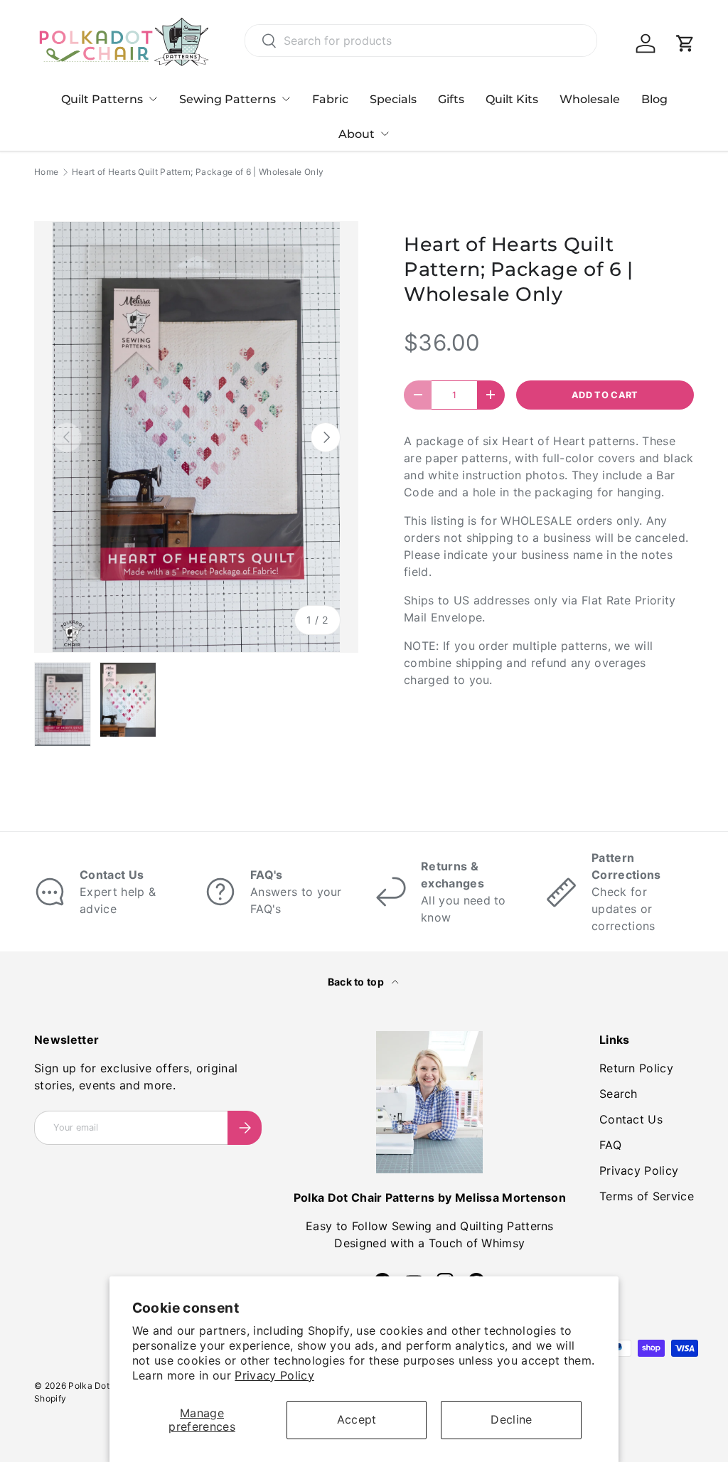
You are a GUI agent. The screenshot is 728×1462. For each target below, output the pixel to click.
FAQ (610, 1145)
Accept (357, 1419)
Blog (654, 99)
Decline (511, 1419)
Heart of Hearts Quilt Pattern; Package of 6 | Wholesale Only (197, 172)
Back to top (357, 982)
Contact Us (631, 1119)
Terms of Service (646, 1196)
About (356, 134)
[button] (685, 43)
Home (46, 172)
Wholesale (590, 99)
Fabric (330, 99)
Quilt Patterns (102, 99)
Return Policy (636, 1068)
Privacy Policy (274, 1375)
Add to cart (605, 395)
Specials (393, 99)
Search (618, 1094)
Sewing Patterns (227, 99)
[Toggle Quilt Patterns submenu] (152, 98)
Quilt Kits (512, 99)
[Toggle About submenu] (384, 133)
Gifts (451, 99)
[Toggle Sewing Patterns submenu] (285, 98)
